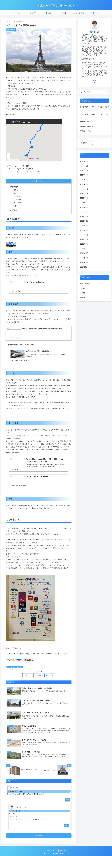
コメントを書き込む (39, 835)
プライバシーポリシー (51, 850)
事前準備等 (14, 187)
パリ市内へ (14, 210)
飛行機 (15, 190)
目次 (37, 181)
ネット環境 (17, 203)
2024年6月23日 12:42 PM (18, 811)
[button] (109, 92)
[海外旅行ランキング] (29, 659)
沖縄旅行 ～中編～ (86, 131)
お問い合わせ (63, 850)
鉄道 (15, 193)
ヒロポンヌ (94, 32)
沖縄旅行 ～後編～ (86, 126)
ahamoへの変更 (85, 122)
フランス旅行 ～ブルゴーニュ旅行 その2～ (94, 108)
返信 (68, 800)
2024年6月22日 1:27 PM (15, 791)
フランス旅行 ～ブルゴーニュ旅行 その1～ (94, 115)
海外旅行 (20, 667)
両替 (15, 206)
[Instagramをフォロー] (94, 82)
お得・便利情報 (11, 667)
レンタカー (17, 200)
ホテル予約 (17, 196)
